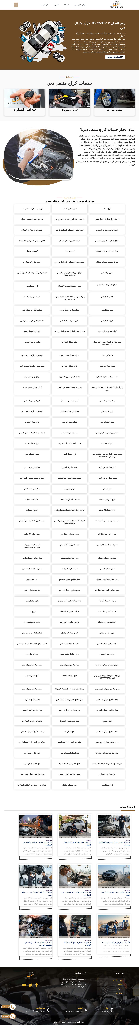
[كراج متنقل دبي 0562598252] (116, 5)
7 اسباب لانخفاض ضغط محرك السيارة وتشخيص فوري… (38, 944)
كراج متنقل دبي (80, 5)
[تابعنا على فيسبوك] (36, 985)
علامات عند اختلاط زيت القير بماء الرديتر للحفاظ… (37, 843)
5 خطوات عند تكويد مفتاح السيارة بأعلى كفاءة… (77, 944)
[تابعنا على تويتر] (30, 985)
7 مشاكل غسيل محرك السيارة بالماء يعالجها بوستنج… (114, 843)
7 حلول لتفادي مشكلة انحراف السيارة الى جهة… (115, 893)
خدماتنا (66, 5)
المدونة (56, 5)
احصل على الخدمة (114, 57)
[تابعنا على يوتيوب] (24, 985)
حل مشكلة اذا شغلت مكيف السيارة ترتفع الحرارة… (76, 893)
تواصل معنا (44, 5)
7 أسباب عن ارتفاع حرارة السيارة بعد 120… (114, 942)
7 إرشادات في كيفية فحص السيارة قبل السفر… (77, 843)
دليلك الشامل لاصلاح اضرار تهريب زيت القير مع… (36, 893)
